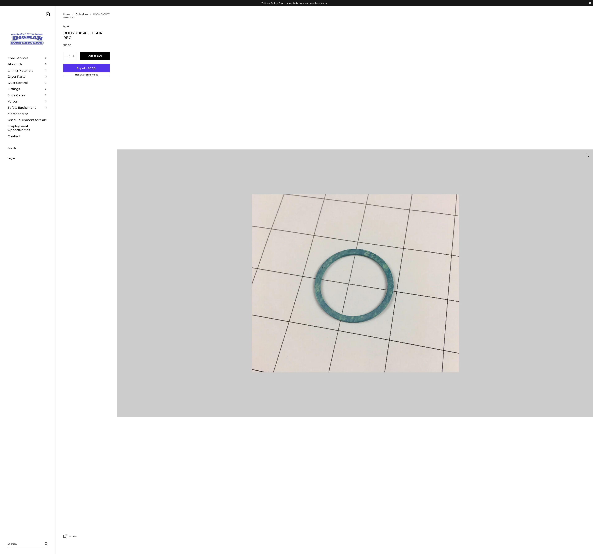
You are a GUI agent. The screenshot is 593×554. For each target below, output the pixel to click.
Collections (82, 14)
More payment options (86, 75)
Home (66, 14)
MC (68, 26)
